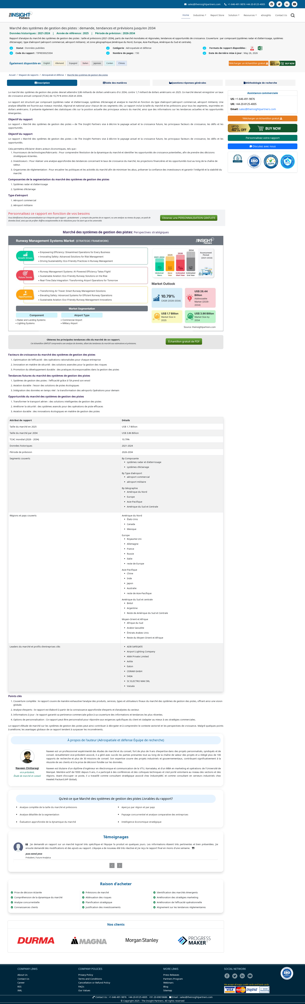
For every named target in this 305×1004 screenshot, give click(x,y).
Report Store (217, 15)
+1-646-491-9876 (236, 4)
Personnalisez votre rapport (263, 138)
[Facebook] (271, 4)
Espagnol (73, 63)
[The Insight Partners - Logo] (21, 15)
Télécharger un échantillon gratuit (247, 63)
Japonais (97, 63)
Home (186, 15)
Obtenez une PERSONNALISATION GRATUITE (188, 218)
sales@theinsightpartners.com (203, 4)
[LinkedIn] (287, 4)
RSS (19, 986)
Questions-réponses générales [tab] (188, 82)
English (47, 63)
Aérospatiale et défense (53, 74)
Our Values (84, 990)
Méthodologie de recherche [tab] (261, 82)
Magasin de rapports (28, 74)
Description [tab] (43, 82)
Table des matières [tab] (116, 82)
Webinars (168, 982)
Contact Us (281, 15)
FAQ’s (81, 986)
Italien (85, 63)
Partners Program (173, 978)
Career (21, 982)
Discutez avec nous (264, 146)
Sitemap (167, 990)
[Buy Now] (282, 63)
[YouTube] (294, 4)
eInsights (266, 15)
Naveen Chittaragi (27, 768)
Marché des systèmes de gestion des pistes (87, 74)
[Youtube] (250, 978)
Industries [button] (198, 15)
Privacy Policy (85, 974)
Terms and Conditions (90, 978)
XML (19, 990)
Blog (165, 986)
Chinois (121, 63)
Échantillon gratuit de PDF (184, 341)
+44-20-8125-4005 (255, 4)
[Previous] (99, 861)
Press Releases (171, 974)
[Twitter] (279, 4)
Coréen (109, 63)
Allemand (59, 63)
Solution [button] (232, 15)
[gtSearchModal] (293, 16)
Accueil (12, 74)
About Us (22, 974)
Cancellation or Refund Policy (94, 982)
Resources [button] (249, 15)
